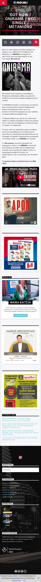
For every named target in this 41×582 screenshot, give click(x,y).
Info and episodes (20, 315)
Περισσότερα (16, 580)
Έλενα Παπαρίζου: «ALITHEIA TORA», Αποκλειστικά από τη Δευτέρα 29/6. (16, 419)
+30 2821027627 (7, 492)
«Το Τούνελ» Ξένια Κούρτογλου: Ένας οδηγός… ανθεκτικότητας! (20, 439)
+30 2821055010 (7, 494)
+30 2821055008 (7, 485)
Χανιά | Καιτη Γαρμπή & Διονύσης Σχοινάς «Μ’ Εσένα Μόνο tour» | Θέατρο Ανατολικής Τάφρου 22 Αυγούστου (20, 425)
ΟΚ (24, 580)
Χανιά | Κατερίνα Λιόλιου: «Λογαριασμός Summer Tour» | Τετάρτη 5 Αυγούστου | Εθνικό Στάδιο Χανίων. (20, 432)
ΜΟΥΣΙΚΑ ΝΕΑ (20, 12)
